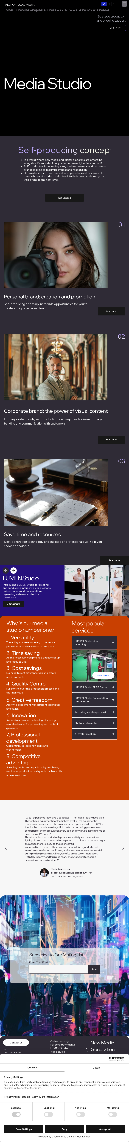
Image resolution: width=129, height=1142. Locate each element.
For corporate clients (62, 1044)
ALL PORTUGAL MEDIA (19, 4)
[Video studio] (87, 1051)
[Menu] (124, 4)
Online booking (59, 1041)
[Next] (13, 570)
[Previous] (6, 570)
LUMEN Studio (59, 1048)
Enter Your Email (38, 962)
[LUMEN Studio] (87, 1048)
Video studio (57, 1051)
